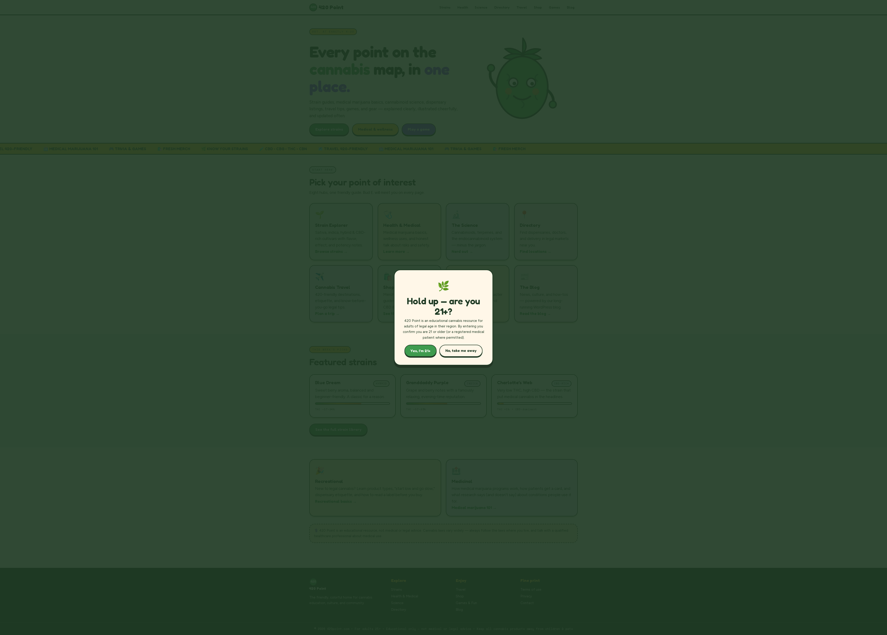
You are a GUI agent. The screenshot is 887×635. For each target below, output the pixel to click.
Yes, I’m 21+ (420, 350)
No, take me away (461, 350)
